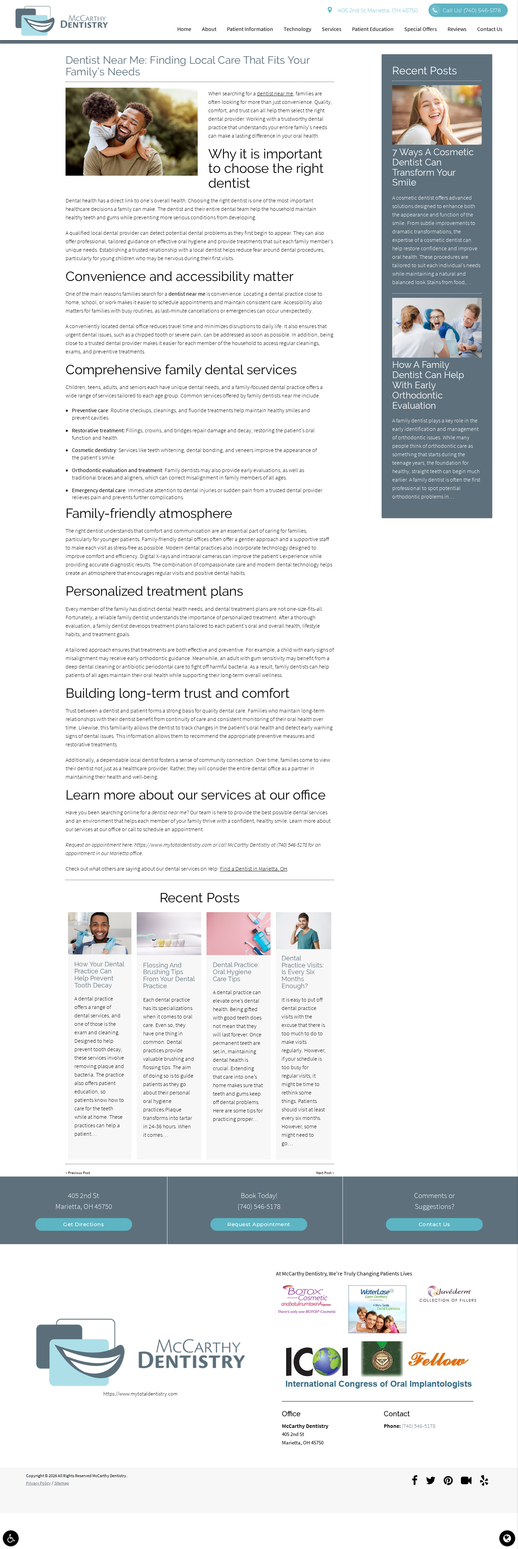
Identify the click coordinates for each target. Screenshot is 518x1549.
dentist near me (275, 93)
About (209, 28)
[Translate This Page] (507, 1538)
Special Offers (420, 28)
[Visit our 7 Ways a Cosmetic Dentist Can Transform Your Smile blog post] (437, 142)
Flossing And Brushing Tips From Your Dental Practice (169, 975)
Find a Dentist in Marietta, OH (253, 868)
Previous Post (79, 1172)
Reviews (457, 28)
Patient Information (250, 28)
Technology (297, 28)
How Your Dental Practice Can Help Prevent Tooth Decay (99, 974)
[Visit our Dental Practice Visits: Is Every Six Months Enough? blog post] (303, 930)
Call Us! (472, 10)
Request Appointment (258, 1224)
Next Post (324, 1172)
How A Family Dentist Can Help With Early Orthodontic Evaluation (428, 385)
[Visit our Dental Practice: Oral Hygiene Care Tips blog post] (238, 933)
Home (184, 28)
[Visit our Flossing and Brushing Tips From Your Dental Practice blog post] (169, 933)
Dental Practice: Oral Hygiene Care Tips (236, 972)
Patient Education (373, 28)
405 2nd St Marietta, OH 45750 (376, 10)
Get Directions (83, 1224)
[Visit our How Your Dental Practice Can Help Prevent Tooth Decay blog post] (99, 933)
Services (331, 28)
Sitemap (61, 1483)
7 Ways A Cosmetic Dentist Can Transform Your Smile (433, 167)
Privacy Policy (38, 1483)
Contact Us (489, 28)
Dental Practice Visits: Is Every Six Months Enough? (302, 972)
